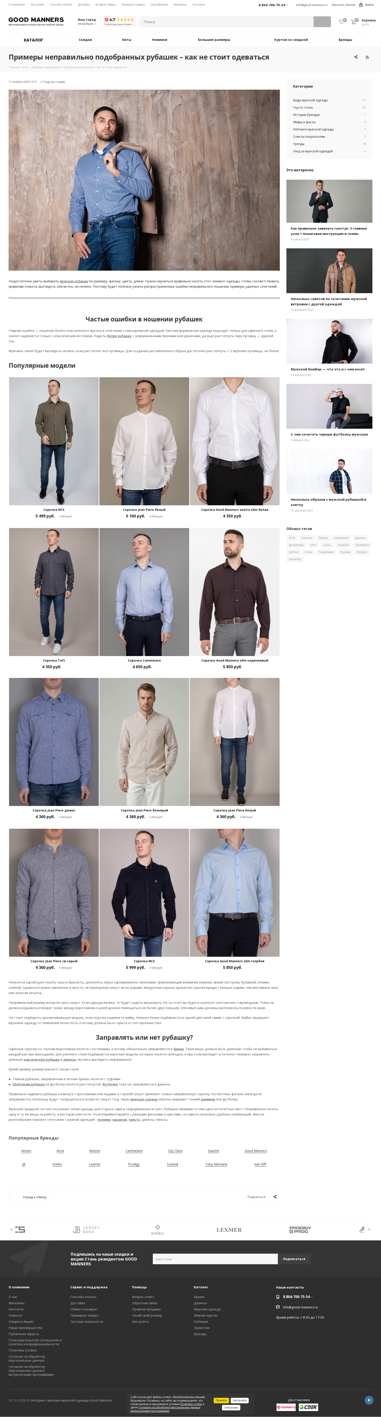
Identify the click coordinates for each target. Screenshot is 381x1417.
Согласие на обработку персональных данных (27, 1358)
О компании (19, 1287)
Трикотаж (201, 1327)
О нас (13, 1296)
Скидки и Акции (21, 1321)
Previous (12, 1229)
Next (369, 1229)
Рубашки (201, 1321)
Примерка (362, 545)
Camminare (134, 1150)
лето (313, 545)
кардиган (119, 1119)
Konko (57, 1164)
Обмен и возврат (84, 1309)
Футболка (110, 1084)
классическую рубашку (42, 1059)
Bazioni (94, 1150)
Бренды (200, 1334)
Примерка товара (84, 1315)
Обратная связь (144, 1303)
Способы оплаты (83, 1296)
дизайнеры (296, 545)
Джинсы (360, 538)
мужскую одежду (144, 1099)
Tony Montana (216, 1164)
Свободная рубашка (29, 1084)
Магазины (16, 1303)
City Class (175, 1150)
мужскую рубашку (74, 281)
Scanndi (172, 1164)
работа (293, 552)
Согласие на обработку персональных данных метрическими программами (31, 1370)
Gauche (213, 1150)
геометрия (341, 538)
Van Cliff (260, 1164)
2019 (292, 538)
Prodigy (134, 1164)
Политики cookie (191, 1404)
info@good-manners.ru (311, 5)
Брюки (199, 1296)
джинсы (69, 1059)
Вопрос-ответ (143, 1296)
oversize (307, 538)
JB (23, 1164)
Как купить (140, 1321)
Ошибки (343, 545)
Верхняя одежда (207, 1309)
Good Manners (256, 1150)
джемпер (208, 1099)
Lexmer (95, 1164)
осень (327, 545)
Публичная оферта (24, 1334)
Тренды (345, 552)
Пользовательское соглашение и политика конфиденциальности (35, 1342)
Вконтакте (369, 1400)
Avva (60, 1150)
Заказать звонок (343, 5)
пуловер (104, 1119)
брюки (179, 1049)
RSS (367, 57)
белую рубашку (119, 336)
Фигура (362, 552)
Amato (26, 1150)
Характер (295, 559)
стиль (308, 552)
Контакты (16, 1309)
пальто (134, 1119)
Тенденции (326, 552)
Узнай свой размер (147, 1315)
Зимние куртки (205, 1315)
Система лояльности (86, 1321)
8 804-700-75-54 (296, 1296)
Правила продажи (146, 1309)
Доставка (77, 1303)
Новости (15, 1315)
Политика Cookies (23, 1350)
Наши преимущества (25, 1327)
